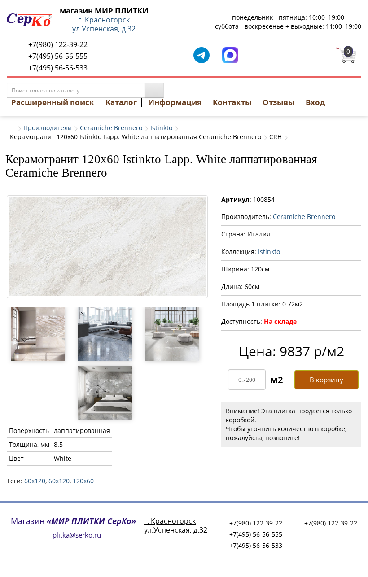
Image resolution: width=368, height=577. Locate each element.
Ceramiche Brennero (111, 127)
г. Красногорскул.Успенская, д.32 (104, 24)
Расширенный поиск (52, 102)
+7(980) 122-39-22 (58, 44)
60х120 (59, 480)
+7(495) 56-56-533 (58, 68)
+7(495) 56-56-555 (58, 56)
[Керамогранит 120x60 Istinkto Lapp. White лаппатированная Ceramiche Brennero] (107, 246)
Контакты (232, 102)
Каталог (121, 102)
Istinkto (161, 127)
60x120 (34, 480)
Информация (175, 102)
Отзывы (278, 102)
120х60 (83, 480)
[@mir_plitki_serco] (201, 54)
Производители (47, 127)
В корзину (326, 379)
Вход (315, 102)
